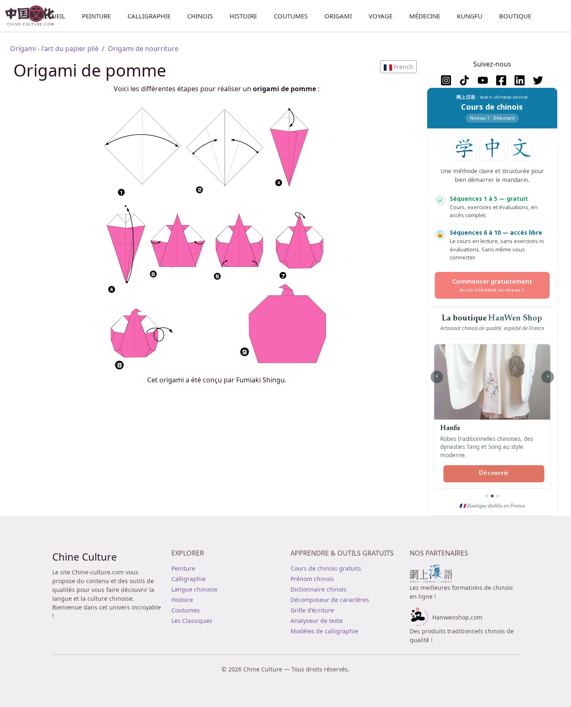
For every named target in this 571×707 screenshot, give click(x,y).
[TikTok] (464, 80)
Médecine (424, 16)
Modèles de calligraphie (324, 631)
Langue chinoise (194, 589)
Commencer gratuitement (492, 285)
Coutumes (291, 16)
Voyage (381, 16)
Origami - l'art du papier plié (54, 48)
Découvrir (494, 473)
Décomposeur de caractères (330, 600)
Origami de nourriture (143, 48)
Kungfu (469, 16)
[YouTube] (483, 80)
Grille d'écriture (312, 610)
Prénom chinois (312, 579)
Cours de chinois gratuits (326, 568)
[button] (398, 66)
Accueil (52, 16)
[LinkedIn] (519, 80)
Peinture (96, 16)
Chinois (200, 16)
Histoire (243, 16)
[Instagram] (446, 80)
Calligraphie (149, 16)
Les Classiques (191, 621)
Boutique (515, 16)
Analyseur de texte (317, 621)
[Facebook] (501, 80)
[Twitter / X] (538, 80)
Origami (338, 16)
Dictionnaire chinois (319, 589)
